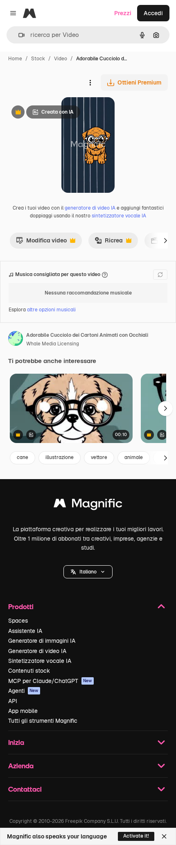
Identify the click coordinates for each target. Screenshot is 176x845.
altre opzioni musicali (51, 309)
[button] (88, 571)
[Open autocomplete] (18, 35)
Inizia (16, 742)
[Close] (164, 836)
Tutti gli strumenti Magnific (42, 720)
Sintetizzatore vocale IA (39, 661)
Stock (38, 58)
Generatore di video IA (37, 651)
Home (15, 58)
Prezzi (122, 13)
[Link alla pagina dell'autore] (15, 339)
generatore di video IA (90, 208)
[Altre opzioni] (90, 82)
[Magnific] (88, 505)
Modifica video (41, 242)
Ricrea (109, 242)
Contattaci (25, 789)
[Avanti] (165, 240)
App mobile (23, 711)
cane (22, 457)
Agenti (23, 690)
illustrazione (59, 457)
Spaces (18, 620)
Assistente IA (25, 631)
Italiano (88, 572)
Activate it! (136, 836)
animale (133, 457)
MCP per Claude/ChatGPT (50, 681)
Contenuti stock (29, 670)
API (12, 701)
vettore (99, 457)
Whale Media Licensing (52, 343)
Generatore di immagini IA (41, 640)
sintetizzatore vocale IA (119, 215)
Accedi (153, 13)
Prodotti (21, 606)
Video (60, 58)
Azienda (21, 765)
